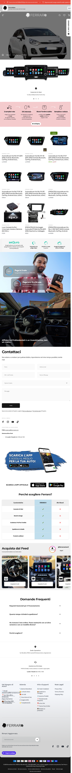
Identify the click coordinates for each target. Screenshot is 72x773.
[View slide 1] (34, 99)
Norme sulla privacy (26, 411)
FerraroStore (5, 225)
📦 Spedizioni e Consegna (41, 692)
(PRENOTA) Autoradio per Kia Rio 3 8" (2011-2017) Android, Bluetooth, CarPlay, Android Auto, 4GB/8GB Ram (58, 194)
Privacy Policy (58, 689)
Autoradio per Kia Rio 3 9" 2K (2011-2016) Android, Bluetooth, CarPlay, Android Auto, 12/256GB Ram (35, 158)
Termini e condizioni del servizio (34, 769)
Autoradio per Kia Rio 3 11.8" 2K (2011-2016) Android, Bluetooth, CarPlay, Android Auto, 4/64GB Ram (12, 194)
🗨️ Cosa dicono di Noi (26, 697)
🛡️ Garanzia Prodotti (42, 696)
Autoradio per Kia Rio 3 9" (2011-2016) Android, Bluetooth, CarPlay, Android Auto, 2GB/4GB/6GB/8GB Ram (12, 158)
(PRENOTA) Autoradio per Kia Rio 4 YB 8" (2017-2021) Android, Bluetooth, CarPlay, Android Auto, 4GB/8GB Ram (58, 230)
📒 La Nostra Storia (25, 692)
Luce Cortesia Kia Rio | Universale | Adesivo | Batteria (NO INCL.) (12, 229)
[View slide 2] (36, 99)
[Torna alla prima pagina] (3, 55)
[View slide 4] (39, 676)
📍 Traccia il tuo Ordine (43, 706)
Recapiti (53, 769)
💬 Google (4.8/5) (24, 700)
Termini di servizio (37, 411)
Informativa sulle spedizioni (46, 769)
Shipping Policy (59, 694)
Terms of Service (59, 692)
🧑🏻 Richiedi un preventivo (41, 709)
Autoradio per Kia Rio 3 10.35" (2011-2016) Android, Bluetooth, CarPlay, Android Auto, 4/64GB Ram (35, 194)
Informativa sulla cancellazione (35, 771)
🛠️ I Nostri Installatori (43, 689)
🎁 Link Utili (23, 694)
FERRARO (50, 153)
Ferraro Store (6, 153)
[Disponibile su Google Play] (56, 485)
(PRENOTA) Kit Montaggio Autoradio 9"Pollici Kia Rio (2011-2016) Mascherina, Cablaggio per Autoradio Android (35, 230)
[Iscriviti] (37, 739)
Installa (69, 8)
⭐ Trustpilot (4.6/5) (25, 703)
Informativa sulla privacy (22, 769)
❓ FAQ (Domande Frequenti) (42, 699)
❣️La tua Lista (41, 703)
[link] (8, 697)
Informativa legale (59, 769)
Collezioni (8, 55)
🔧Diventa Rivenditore (26, 689)
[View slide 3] (38, 99)
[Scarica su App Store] (38, 485)
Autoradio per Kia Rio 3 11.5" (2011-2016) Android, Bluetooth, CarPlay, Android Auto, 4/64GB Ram (58, 158)
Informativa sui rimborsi (12, 769)
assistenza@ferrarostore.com (12, 430)
